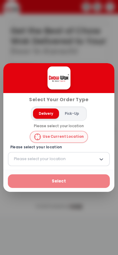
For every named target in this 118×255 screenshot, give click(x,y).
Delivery (46, 113)
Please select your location (36, 147)
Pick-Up (72, 113)
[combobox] (14, 159)
